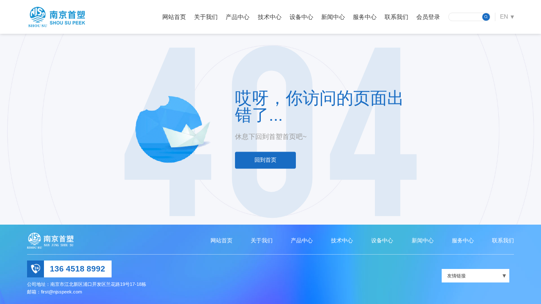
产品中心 (237, 17)
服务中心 (365, 17)
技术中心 (269, 17)
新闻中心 (333, 17)
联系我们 (396, 17)
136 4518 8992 (77, 268)
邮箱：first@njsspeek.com (54, 291)
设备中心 (301, 17)
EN (504, 16)
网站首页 (174, 17)
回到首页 (265, 160)
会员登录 (428, 17)
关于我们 (206, 17)
